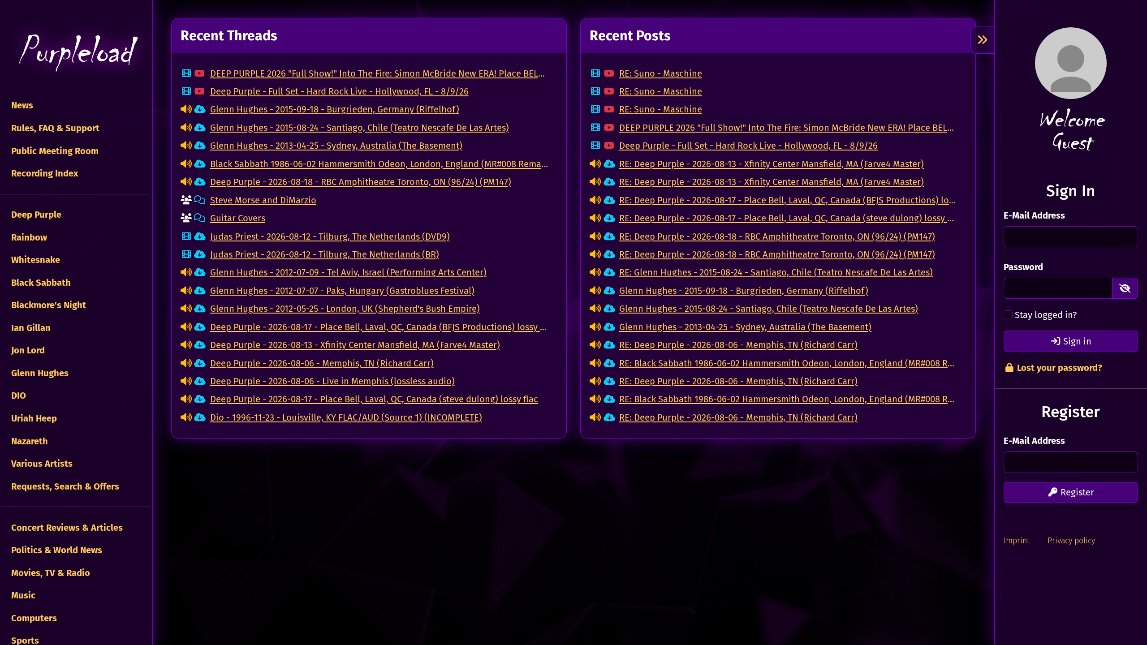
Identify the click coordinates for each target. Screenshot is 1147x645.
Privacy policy (1071, 541)
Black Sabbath (40, 282)
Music (22, 595)
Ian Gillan (30, 327)
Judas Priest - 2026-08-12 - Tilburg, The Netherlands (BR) (324, 254)
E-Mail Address (1034, 215)
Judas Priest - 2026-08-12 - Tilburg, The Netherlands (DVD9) (330, 236)
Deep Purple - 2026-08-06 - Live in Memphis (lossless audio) (332, 381)
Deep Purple (35, 214)
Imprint (1017, 541)
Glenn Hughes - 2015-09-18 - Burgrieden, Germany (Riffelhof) (334, 109)
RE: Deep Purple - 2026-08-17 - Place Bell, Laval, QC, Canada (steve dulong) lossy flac (788, 218)
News (21, 105)
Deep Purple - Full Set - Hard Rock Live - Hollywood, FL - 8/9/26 (339, 91)
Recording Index (43, 173)
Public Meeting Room (54, 151)
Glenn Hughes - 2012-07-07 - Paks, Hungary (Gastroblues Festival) (342, 290)
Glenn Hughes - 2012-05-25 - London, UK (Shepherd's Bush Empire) (345, 308)
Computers (33, 618)
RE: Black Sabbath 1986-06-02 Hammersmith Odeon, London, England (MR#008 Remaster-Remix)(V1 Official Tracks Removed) (788, 363)
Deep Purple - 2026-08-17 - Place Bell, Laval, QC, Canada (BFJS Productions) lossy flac (379, 327)
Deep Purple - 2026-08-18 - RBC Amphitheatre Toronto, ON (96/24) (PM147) (360, 181)
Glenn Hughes (39, 373)
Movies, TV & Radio (49, 573)
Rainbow (28, 237)
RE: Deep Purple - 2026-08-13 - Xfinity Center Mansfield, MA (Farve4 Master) (771, 164)
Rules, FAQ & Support (54, 128)
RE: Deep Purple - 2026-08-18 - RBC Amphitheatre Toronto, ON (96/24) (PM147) (777, 236)
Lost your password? (1058, 367)
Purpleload (74, 51)
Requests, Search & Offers (64, 486)
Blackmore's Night (47, 305)
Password (1023, 267)
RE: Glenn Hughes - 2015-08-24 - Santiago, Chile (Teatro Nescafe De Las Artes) (776, 272)
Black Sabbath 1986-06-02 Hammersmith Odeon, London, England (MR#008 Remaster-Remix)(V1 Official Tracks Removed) (379, 164)
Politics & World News (55, 550)
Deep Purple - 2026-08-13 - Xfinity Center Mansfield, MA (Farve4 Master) (355, 345)
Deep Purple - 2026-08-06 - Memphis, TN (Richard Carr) (322, 363)
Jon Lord (27, 350)
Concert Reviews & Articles (66, 527)
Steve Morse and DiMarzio (263, 200)
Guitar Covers (237, 218)
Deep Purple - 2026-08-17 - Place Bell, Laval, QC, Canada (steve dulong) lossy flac (374, 399)
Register (1076, 492)
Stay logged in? (1046, 315)
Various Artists (41, 463)
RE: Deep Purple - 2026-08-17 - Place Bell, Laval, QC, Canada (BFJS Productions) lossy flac (788, 200)
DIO (17, 395)
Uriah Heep (33, 418)
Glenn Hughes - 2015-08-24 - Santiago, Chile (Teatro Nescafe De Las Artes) (359, 127)
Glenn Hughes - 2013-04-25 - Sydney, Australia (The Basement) (336, 145)
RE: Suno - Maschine (660, 73)
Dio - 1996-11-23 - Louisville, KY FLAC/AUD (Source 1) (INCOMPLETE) (346, 417)
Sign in (1076, 341)
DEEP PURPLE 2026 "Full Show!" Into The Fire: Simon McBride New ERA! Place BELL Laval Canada (379, 73)
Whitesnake (34, 259)
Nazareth (28, 441)
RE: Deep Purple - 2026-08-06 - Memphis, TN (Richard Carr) (738, 345)
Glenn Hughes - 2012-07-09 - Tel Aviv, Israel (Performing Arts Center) (348, 272)
